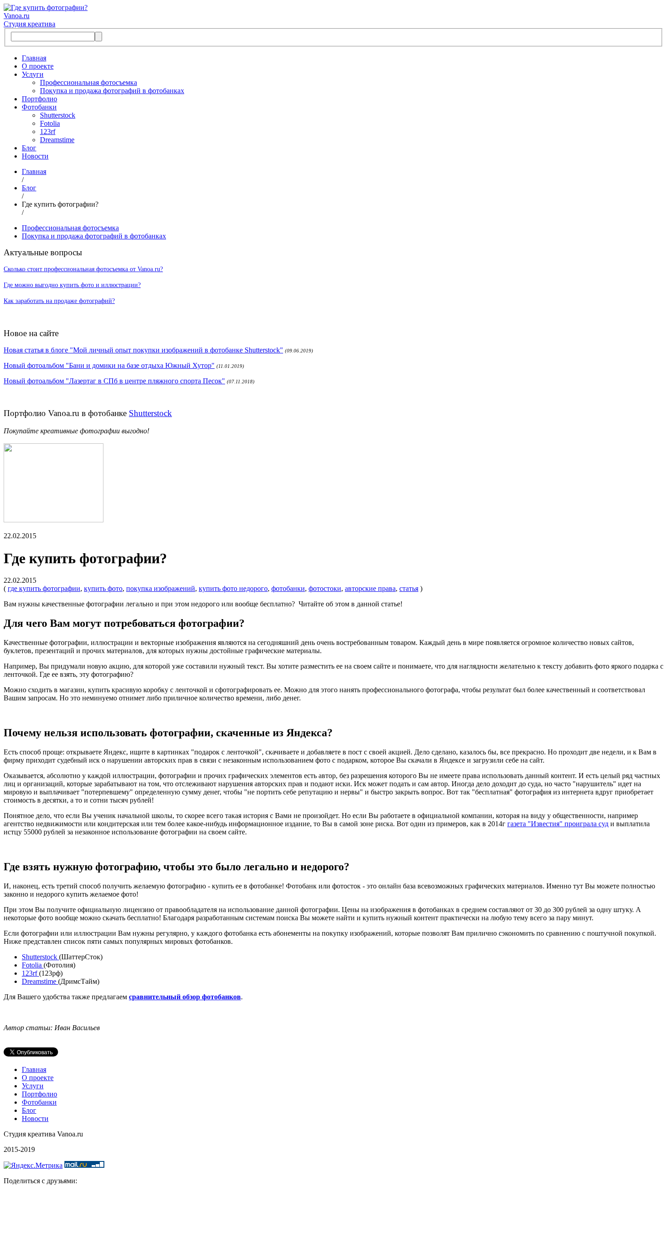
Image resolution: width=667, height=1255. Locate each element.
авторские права (370, 588)
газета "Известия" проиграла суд (557, 824)
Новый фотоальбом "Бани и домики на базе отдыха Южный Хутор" (109, 365)
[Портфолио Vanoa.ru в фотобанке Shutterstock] (53, 520)
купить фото (103, 588)
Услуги (33, 74)
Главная (34, 58)
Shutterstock (57, 115)
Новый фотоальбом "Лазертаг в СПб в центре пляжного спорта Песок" (114, 381)
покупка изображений (160, 588)
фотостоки (325, 588)
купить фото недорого (233, 588)
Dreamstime (57, 140)
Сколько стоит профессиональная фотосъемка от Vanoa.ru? (83, 269)
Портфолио (39, 99)
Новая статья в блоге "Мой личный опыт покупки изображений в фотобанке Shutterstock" (143, 350)
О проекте (38, 66)
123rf (47, 131)
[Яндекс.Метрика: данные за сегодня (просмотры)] (33, 1165)
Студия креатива (29, 24)
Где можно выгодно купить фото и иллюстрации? (72, 285)
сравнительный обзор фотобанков (185, 997)
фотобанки (288, 588)
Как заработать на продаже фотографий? (59, 301)
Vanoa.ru (16, 16)
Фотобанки (39, 107)
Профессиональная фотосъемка (88, 82)
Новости (35, 156)
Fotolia (50, 123)
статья (408, 588)
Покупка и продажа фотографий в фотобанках (112, 90)
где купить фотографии (44, 588)
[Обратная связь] (333, 1221)
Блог (29, 148)
